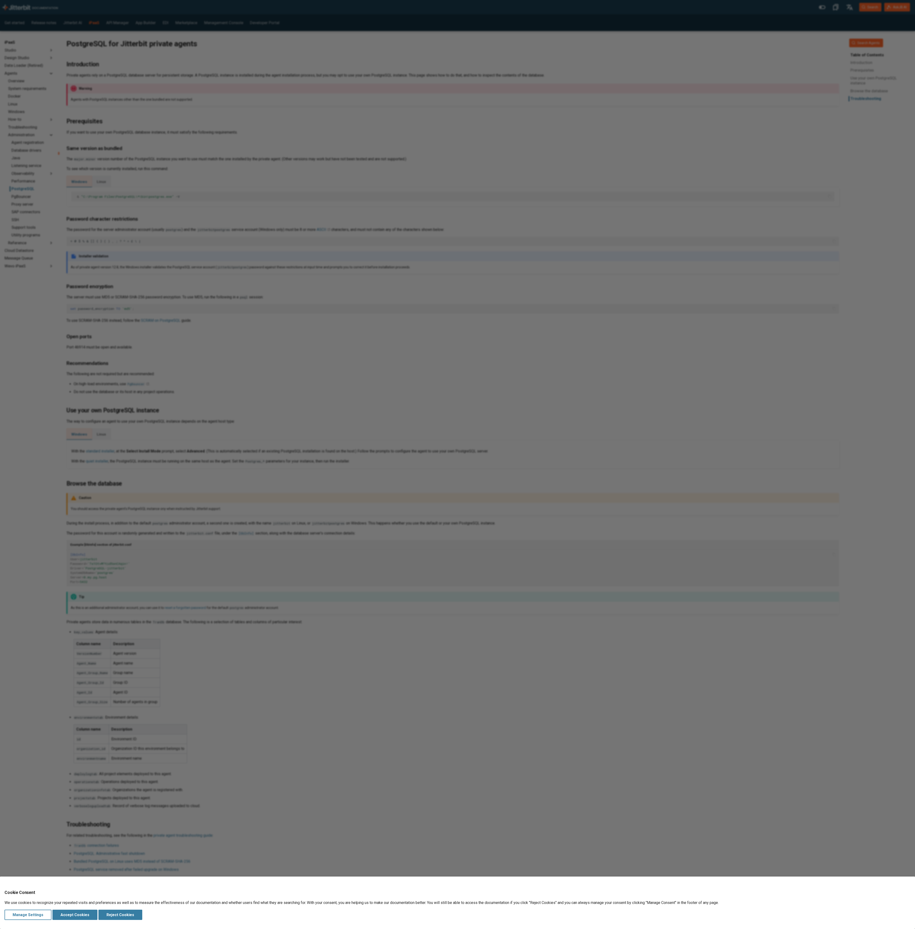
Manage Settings (28, 915)
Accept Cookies (75, 915)
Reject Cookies (120, 915)
